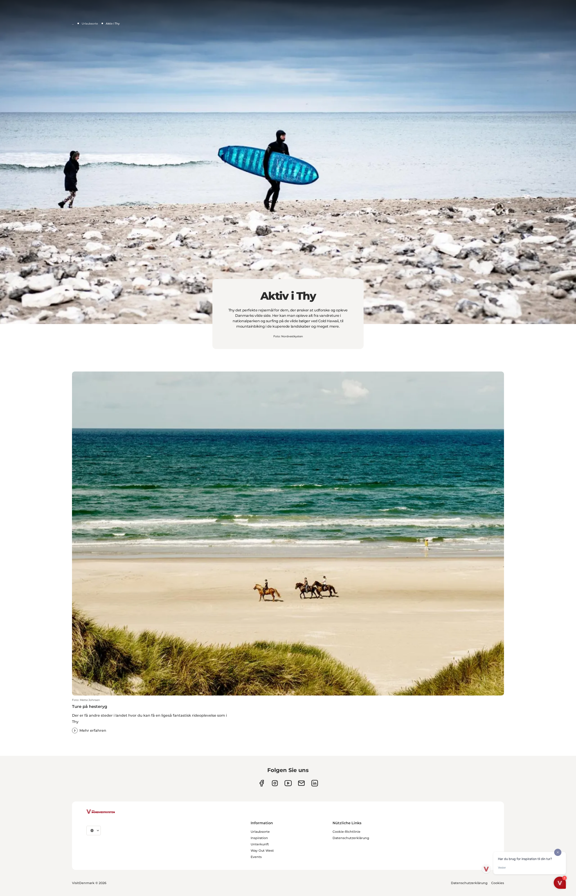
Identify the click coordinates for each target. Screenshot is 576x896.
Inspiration (259, 838)
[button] (288, 715)
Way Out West (262, 851)
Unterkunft (260, 844)
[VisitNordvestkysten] (100, 812)
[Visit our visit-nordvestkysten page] (315, 783)
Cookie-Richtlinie (346, 832)
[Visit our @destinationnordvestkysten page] (288, 783)
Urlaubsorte (90, 23)
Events (256, 857)
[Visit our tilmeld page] (301, 783)
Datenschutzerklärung (351, 838)
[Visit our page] (262, 783)
